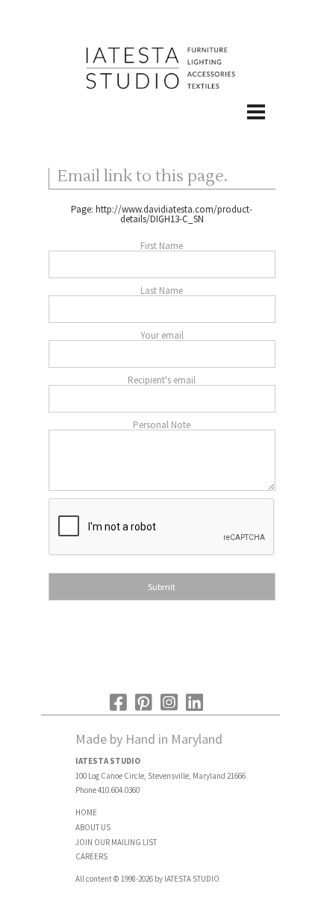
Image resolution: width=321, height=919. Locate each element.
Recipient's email (162, 380)
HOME (86, 812)
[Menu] (160, 128)
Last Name (161, 290)
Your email (162, 335)
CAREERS (91, 856)
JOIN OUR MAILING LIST (116, 842)
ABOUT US (92, 827)
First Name (161, 245)
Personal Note (161, 424)
